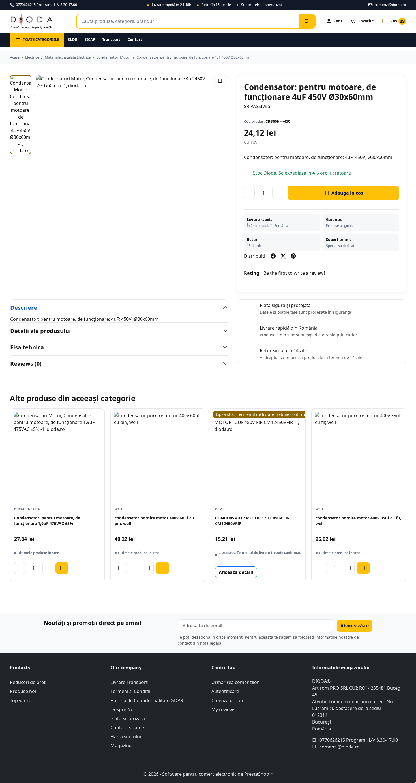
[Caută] (307, 21)
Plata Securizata (128, 718)
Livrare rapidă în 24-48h (171, 4)
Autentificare (225, 691)
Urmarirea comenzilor (235, 682)
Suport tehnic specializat (261, 4)
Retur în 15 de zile (216, 4)
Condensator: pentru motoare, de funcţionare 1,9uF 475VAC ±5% (47, 520)
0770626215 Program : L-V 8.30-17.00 (358, 740)
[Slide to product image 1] (20, 114)
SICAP (90, 39)
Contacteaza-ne (127, 727)
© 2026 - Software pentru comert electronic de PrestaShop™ (208, 774)
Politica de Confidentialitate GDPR (147, 700)
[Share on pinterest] (293, 256)
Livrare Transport (129, 682)
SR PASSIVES (257, 106)
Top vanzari (22, 700)
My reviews (223, 709)
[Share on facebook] (273, 256)
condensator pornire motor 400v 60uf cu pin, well (154, 520)
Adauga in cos (344, 193)
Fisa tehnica (27, 347)
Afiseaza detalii (236, 572)
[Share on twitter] (283, 256)
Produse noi (23, 691)
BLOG (72, 39)
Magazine (121, 746)
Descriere (23, 307)
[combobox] (188, 21)
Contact (135, 39)
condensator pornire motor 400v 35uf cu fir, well (358, 520)
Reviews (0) (26, 363)
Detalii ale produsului (40, 331)
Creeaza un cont (228, 700)
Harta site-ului (126, 736)
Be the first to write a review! (294, 273)
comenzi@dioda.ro (339, 747)
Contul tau (223, 667)
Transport (111, 39)
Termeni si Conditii (130, 691)
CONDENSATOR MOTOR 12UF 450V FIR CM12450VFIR (252, 520)
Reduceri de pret (28, 682)
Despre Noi (123, 709)
